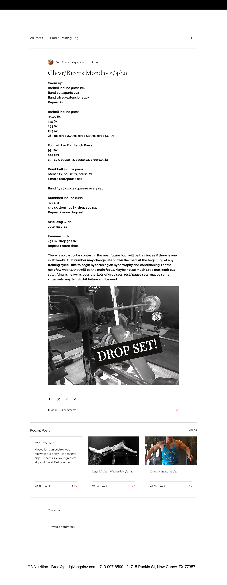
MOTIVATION (45, 443)
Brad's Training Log (64, 38)
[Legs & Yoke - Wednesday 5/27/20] (113, 450)
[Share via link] (75, 399)
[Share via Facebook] (49, 399)
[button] (192, 38)
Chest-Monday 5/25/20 (164, 471)
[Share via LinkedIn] (67, 399)
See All (193, 429)
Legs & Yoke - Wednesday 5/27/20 (112, 471)
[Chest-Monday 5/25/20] (171, 450)
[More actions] (177, 62)
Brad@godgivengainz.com (73, 567)
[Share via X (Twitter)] (58, 399)
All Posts (36, 38)
